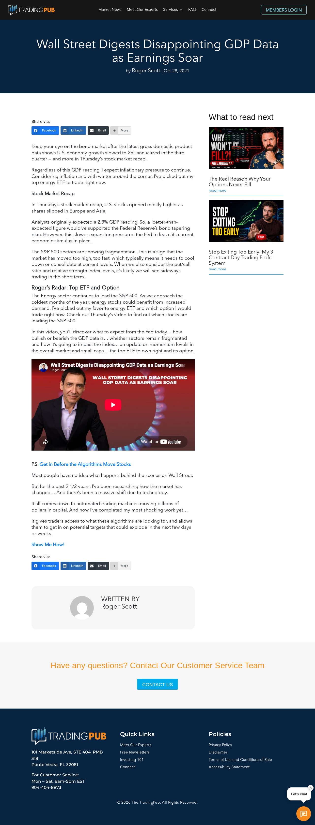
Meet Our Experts (142, 10)
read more (217, 191)
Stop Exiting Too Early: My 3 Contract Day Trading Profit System (241, 258)
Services (170, 10)
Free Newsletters (135, 752)
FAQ (192, 10)
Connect (209, 10)
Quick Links (137, 734)
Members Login (284, 10)
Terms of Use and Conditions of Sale (240, 760)
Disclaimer (218, 752)
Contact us (157, 684)
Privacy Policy (220, 745)
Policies (220, 734)
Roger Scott (146, 70)
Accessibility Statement (229, 767)
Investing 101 (132, 760)
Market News (109, 10)
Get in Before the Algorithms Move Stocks (85, 464)
